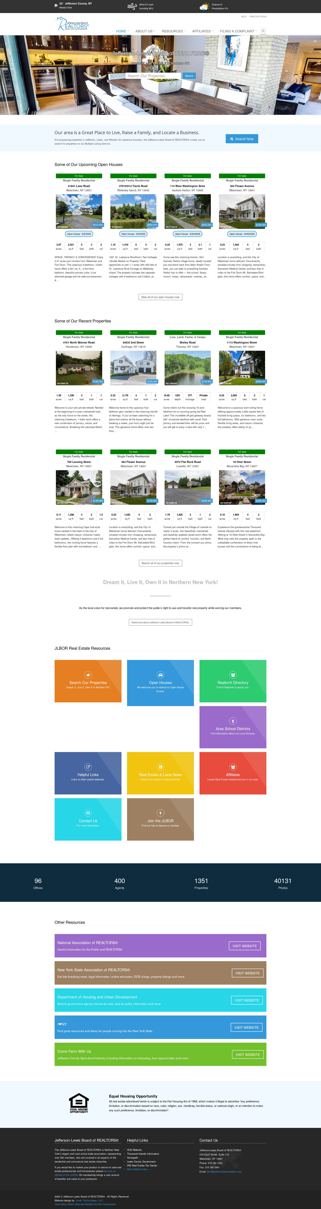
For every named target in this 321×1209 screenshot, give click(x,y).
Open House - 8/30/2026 (187, 233)
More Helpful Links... (138, 1169)
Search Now (244, 138)
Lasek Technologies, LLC (89, 1200)
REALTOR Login (258, 16)
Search (189, 76)
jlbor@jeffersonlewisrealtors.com (224, 1171)
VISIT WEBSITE (245, 945)
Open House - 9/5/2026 (79, 233)
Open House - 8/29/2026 (242, 233)
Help (243, 16)
